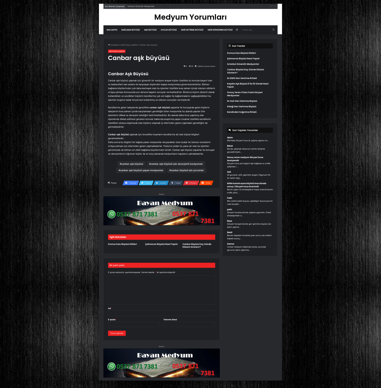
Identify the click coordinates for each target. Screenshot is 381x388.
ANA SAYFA (112, 30)
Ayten (230, 137)
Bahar (230, 145)
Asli (229, 172)
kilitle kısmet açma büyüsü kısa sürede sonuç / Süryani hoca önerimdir (246, 185)
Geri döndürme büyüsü (220, 30)
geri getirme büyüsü (192, 30)
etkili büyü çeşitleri (129, 45)
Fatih (229, 198)
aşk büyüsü (150, 30)
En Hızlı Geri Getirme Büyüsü (242, 100)
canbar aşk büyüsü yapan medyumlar (141, 170)
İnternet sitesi (170, 319)
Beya (229, 221)
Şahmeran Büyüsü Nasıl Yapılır (161, 244)
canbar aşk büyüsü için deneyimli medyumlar (177, 163)
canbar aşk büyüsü (132, 163)
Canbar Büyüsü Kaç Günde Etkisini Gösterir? (196, 245)
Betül (229, 232)
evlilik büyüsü (169, 30)
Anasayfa (114, 45)
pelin (229, 209)
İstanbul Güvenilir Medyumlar (243, 64)
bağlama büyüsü (130, 30)
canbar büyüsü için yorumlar (187, 170)
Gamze (230, 243)
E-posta (112, 319)
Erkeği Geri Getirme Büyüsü (241, 106)
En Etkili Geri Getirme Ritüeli (141, 6)
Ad (110, 308)
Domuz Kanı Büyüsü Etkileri (122, 244)
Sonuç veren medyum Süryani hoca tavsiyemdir (245, 159)
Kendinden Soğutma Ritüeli (242, 112)
